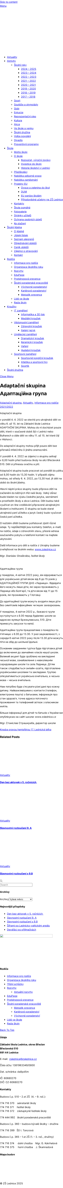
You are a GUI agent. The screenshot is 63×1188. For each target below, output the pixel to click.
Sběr (16, 108)
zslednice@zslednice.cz (23, 1058)
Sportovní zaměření (25, 353)
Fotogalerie (20, 211)
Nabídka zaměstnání (26, 179)
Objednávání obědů (25, 243)
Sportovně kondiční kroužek (37, 357)
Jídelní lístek (21, 235)
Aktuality (12, 57)
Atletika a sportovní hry (34, 362)
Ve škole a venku (23, 128)
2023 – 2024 (28, 72)
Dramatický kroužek (32, 338)
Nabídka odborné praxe (27, 175)
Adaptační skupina (11, 402)
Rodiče (11, 259)
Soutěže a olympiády (26, 104)
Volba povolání (22, 136)
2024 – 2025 (28, 68)
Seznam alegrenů (24, 239)
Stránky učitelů (22, 215)
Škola (10, 148)
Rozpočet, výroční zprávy (36, 160)
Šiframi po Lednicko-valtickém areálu (28, 925)
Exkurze (18, 112)
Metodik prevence (31, 294)
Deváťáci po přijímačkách (21, 929)
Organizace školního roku (28, 266)
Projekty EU (20, 183)
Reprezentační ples (25, 116)
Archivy (4, 899)
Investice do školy (31, 163)
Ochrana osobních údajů (28, 219)
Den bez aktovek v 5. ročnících (18, 782)
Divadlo (18, 140)
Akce (17, 124)
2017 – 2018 (28, 96)
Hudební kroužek (31, 350)
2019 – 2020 (28, 88)
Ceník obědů (21, 247)
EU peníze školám (31, 195)
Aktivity (11, 60)
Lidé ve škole (21, 298)
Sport (17, 100)
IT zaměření (20, 310)
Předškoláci (20, 171)
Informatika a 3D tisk (33, 314)
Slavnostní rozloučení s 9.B (16, 873)
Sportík (25, 365)
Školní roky (20, 64)
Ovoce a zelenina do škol (35, 187)
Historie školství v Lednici (35, 167)
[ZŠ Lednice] (31, 50)
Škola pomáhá (22, 207)
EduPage (19, 274)
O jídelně (19, 231)
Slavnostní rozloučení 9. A (16, 827)
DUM (24, 191)
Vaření (24, 346)
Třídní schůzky (15, 984)
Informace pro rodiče (26, 262)
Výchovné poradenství (34, 286)
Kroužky (11, 306)
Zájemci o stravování (26, 250)
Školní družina (22, 132)
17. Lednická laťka (40, 729)
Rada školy (20, 302)
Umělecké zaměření (25, 334)
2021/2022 (6, 406)
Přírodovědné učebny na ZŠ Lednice (42, 199)
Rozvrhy (18, 270)
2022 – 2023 (28, 76)
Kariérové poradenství (33, 290)
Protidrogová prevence (27, 278)
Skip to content (9, 1)
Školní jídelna (14, 227)
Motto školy (20, 151)
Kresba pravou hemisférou (15, 729)
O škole (18, 156)
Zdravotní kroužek (31, 326)
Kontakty (19, 203)
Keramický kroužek (32, 342)
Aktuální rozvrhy (23, 991)
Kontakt (18, 254)
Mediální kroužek (31, 318)
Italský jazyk (28, 330)
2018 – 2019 (28, 92)
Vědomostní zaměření (26, 322)
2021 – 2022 (28, 80)
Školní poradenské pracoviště (31, 282)
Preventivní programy (26, 144)
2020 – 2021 (28, 84)
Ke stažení (20, 223)
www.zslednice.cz (45, 549)
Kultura (18, 120)
